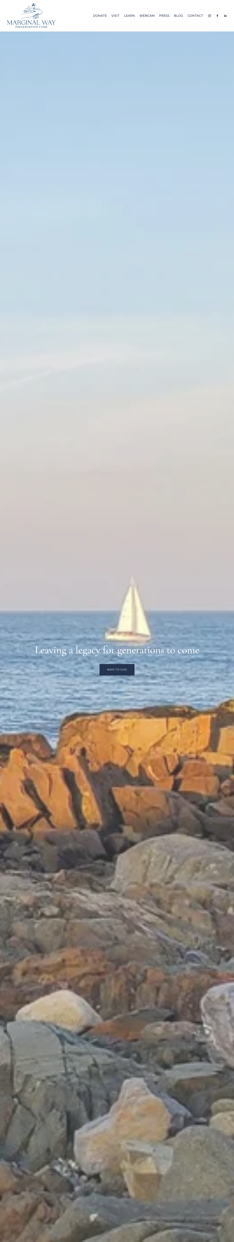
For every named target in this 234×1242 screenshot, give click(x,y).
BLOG (178, 15)
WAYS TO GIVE (117, 669)
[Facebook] (217, 15)
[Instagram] (209, 15)
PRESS (164, 15)
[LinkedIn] (225, 15)
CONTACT (195, 15)
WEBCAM (147, 15)
